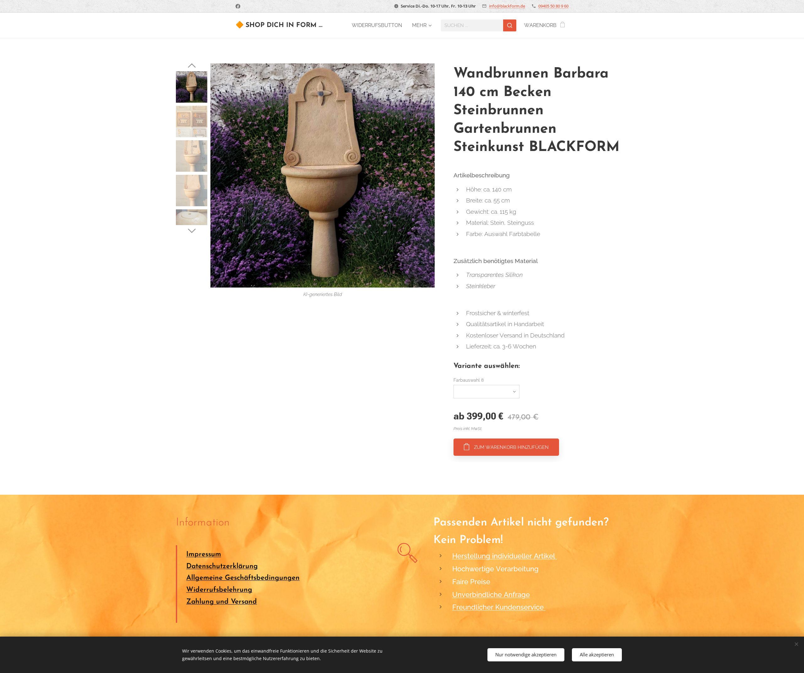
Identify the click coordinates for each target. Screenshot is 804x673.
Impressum (203, 554)
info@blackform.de (507, 6)
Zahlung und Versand (221, 602)
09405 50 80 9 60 (553, 6)
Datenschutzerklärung (222, 566)
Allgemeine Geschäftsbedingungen (243, 578)
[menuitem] (378, 25)
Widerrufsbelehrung (219, 590)
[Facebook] (238, 6)
